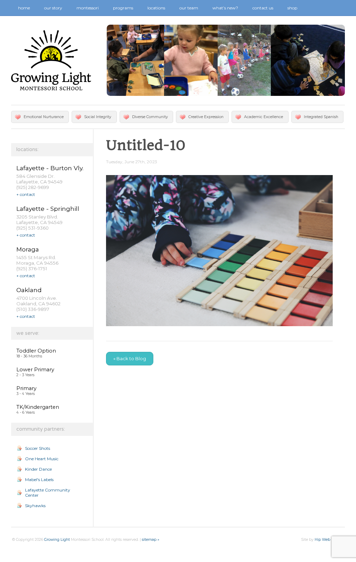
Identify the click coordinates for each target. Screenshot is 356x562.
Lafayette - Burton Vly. (49, 168)
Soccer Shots (37, 448)
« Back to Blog (129, 358)
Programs (123, 7)
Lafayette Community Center (47, 492)
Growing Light (57, 539)
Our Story (53, 7)
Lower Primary (35, 369)
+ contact (25, 194)
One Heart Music (41, 458)
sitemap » (150, 539)
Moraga (27, 249)
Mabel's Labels (39, 479)
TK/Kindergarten (37, 407)
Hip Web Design (329, 539)
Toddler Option (36, 351)
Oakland (29, 290)
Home (24, 7)
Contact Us (262, 7)
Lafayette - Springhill (47, 208)
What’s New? (225, 7)
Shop (292, 7)
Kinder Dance (38, 469)
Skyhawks (35, 505)
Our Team (188, 7)
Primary (26, 388)
